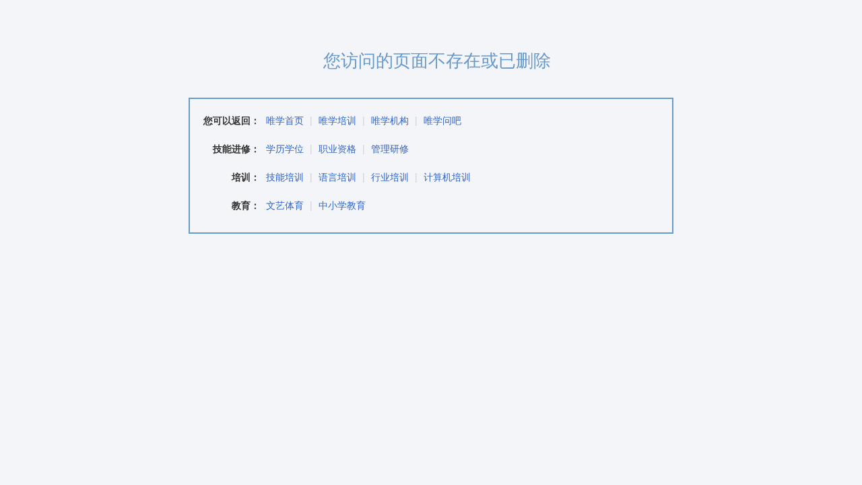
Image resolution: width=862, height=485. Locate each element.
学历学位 (285, 148)
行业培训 (390, 176)
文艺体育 (285, 205)
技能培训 (285, 176)
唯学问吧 (442, 120)
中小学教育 (342, 205)
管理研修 (390, 148)
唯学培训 (337, 120)
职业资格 (337, 148)
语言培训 (337, 176)
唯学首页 (285, 120)
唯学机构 (390, 120)
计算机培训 (447, 176)
